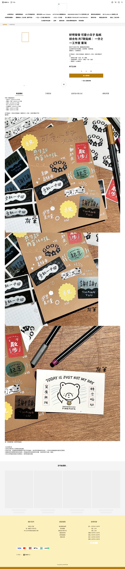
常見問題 (81, 20)
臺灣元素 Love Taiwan (44, 14)
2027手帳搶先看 (30, 14)
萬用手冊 (93, 17)
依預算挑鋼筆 (9, 17)
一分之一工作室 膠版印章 (42, 17)
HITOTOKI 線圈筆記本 (59, 14)
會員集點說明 (62, 526)
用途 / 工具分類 (114, 17)
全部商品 (5, 24)
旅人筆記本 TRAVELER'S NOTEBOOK (76, 17)
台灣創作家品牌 (45, 20)
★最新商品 (10, 14)
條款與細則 (62, 535)
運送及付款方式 (62, 530)
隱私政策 (62, 537)
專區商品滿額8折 (96, 14)
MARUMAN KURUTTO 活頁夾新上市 (78, 14)
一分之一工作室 (57, 17)
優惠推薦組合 (19, 14)
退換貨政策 (62, 533)
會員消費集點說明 (71, 20)
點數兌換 (61, 20)
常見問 (62, 528)
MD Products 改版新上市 (110, 14)
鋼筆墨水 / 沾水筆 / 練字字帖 (24, 17)
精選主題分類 (103, 17)
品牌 (54, 20)
